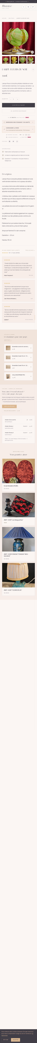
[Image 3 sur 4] (23, 60)
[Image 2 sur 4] (14, 60)
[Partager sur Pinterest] (9, 141)
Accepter (15, 1039)
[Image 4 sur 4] (31, 60)
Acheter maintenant (19, 111)
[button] (18, 38)
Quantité (5, 98)
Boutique (11, 18)
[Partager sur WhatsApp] (17, 141)
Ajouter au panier (18, 105)
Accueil (4, 18)
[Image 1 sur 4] (6, 60)
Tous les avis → (30, 250)
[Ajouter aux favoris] (33, 69)
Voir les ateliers (9, 406)
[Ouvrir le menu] (33, 7)
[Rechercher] (23, 7)
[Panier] (28, 7)
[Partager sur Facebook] (13, 141)
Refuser (5, 1039)
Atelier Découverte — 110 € (12, 410)
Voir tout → (7, 340)
